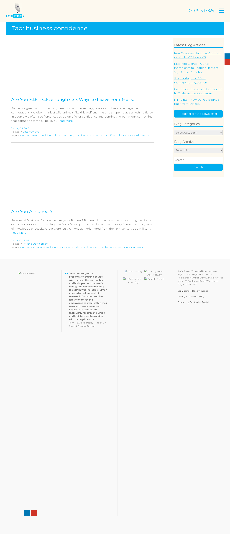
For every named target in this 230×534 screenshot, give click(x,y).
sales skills (135, 135)
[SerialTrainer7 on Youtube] (227, 62)
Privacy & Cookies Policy (190, 296)
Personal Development (35, 243)
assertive (25, 135)
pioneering (129, 247)
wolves (145, 135)
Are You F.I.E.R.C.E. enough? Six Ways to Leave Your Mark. (72, 99)
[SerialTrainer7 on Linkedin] (227, 56)
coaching (64, 247)
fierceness (60, 135)
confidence (77, 247)
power (139, 247)
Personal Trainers (119, 135)
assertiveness (27, 247)
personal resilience (99, 135)
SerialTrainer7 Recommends (192, 290)
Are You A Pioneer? (32, 211)
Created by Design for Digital (193, 302)
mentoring (106, 247)
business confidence (42, 135)
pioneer (117, 247)
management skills (77, 135)
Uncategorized (31, 131)
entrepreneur (91, 247)
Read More (65, 120)
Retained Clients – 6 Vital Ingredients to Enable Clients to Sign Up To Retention (196, 68)
